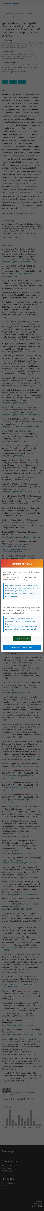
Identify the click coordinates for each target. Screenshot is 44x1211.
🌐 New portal (22, 638)
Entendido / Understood (22, 647)
